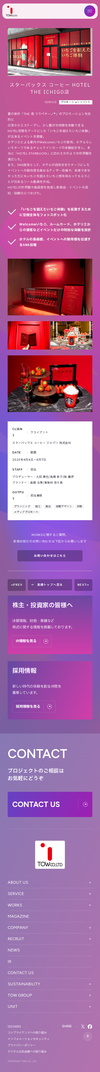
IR (9, 961)
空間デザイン (64, 506)
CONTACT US (21, 972)
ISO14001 (14, 1026)
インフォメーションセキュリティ (29, 1039)
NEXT (82, 585)
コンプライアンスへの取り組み (27, 1033)
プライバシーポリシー (22, 1045)
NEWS (14, 950)
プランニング (22, 506)
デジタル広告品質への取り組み (27, 1052)
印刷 (79, 506)
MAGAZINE (18, 916)
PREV (17, 585)
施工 (37, 506)
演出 (48, 506)
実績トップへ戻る (50, 585)
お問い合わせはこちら (50, 556)
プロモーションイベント (76, 102)
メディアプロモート (26, 512)
